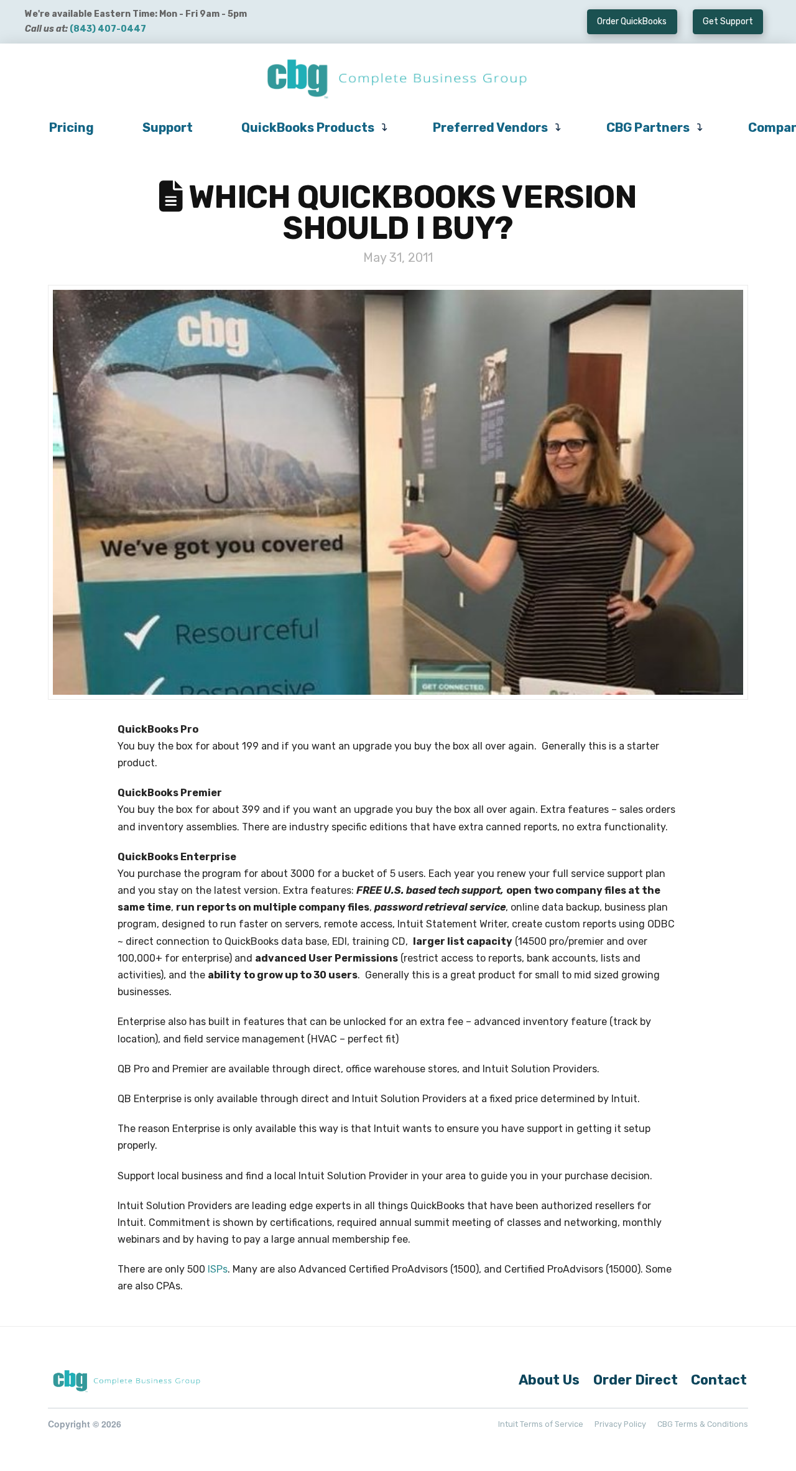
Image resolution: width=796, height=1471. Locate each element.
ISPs (218, 1269)
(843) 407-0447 (108, 29)
